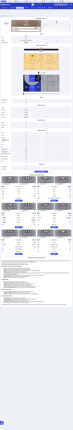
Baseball (12, 7)
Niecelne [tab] (41, 51)
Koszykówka (20, 7)
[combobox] (23, 28)
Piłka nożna (5, 7)
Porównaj (18, 200)
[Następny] (72, 1)
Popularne (4, 1)
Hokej (33, 7)
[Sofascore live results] (5, 4)
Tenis (28, 7)
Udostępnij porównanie (40, 171)
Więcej (50, 7)
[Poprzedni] (8, 1)
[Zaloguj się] (71, 5)
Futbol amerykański (42, 7)
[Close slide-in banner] (3, 421)
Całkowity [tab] (41, 49)
